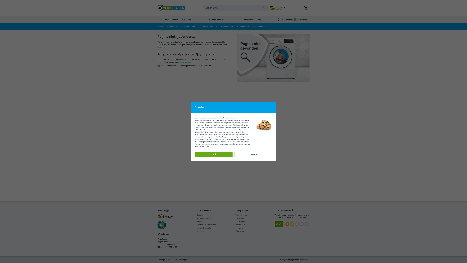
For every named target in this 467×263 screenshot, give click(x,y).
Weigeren (253, 154)
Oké (214, 154)
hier (223, 139)
